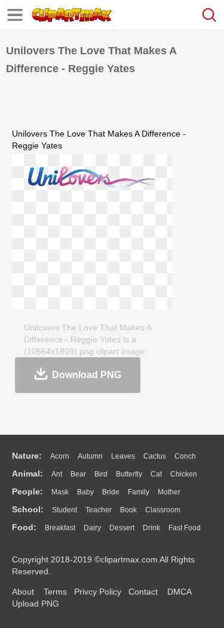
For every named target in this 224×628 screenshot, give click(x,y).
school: (28, 509)
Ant (56, 474)
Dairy (92, 528)
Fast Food (184, 528)
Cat (156, 474)
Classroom (162, 510)
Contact (143, 591)
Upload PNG (35, 603)
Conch (185, 456)
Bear (78, 474)
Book (128, 510)
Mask (60, 492)
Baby (85, 492)
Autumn (90, 456)
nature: (27, 455)
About (23, 591)
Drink (151, 528)
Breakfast (60, 528)
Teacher (98, 510)
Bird (101, 474)
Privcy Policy (97, 591)
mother (169, 492)
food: (24, 527)
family (138, 492)
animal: (27, 473)
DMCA (179, 591)
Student (64, 510)
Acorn (59, 456)
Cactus (154, 456)
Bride (110, 492)
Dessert (121, 528)
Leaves (123, 456)
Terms (55, 591)
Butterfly (129, 474)
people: (27, 491)
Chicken (183, 474)
